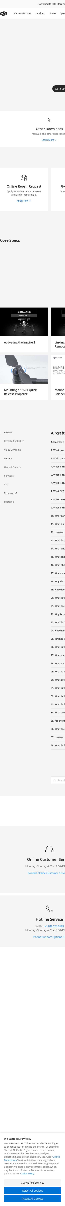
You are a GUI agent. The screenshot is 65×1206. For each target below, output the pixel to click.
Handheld (40, 13)
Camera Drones (22, 13)
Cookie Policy (27, 1173)
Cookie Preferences (32, 1182)
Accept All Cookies (32, 1198)
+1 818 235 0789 (54, 926)
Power (53, 13)
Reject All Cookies (32, 1190)
